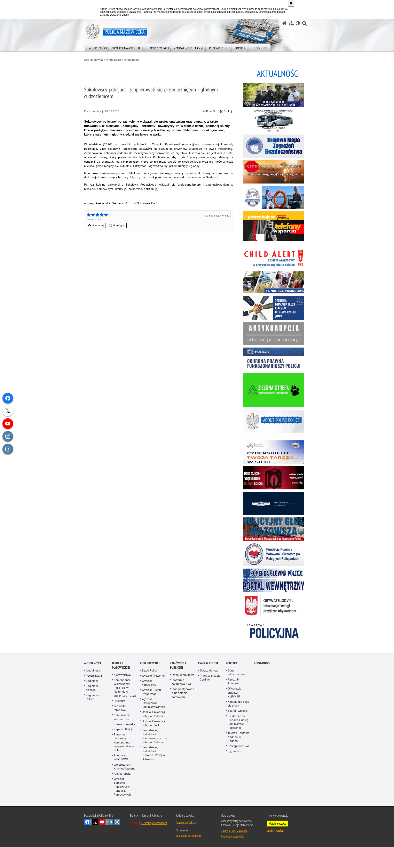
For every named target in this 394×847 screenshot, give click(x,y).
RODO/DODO (262, 663)
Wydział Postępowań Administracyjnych (153, 702)
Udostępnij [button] (98, 225)
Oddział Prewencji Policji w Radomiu (153, 713)
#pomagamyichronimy (216, 215)
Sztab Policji (149, 670)
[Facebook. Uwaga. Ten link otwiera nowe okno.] (87, 822)
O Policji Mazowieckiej (121, 665)
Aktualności (113, 59)
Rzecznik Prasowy (233, 681)
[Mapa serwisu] (291, 23)
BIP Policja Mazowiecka (154, 823)
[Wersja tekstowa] (298, 23)
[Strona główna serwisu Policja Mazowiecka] (284, 23)
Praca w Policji (208, 663)
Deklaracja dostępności (188, 835)
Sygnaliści (234, 751)
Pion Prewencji (150, 663)
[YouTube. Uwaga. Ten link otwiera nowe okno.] (102, 822)
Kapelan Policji (123, 729)
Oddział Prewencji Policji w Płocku (153, 723)
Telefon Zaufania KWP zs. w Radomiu (238, 736)
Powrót (210, 111)
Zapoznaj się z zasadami (234, 831)
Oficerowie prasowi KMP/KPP (234, 692)
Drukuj (227, 111)
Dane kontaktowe (183, 674)
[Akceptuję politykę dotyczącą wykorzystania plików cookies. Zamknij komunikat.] (291, 3)
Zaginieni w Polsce (93, 697)
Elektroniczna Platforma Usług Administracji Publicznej (238, 722)
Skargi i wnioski (237, 710)
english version (275, 830)
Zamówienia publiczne (178, 665)
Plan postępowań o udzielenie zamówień (183, 692)
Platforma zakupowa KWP (182, 681)
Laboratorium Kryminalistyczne (124, 766)
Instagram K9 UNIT (109, 822)
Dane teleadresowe (236, 672)
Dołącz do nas (209, 670)
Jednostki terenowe (120, 707)
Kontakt (231, 663)
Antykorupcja (122, 773)
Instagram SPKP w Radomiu (117, 822)
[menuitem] (98, 47)
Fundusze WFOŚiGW (121, 757)
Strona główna (93, 59)
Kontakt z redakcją (185, 822)
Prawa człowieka (124, 724)
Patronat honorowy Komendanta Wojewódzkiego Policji (124, 742)
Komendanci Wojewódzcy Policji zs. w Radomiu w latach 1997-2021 (125, 687)
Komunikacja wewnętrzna (122, 716)
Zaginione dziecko (92, 687)
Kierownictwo (122, 674)
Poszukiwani (94, 675)
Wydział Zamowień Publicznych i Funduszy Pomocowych (122, 786)
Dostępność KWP (239, 746)
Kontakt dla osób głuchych (238, 703)
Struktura (120, 700)
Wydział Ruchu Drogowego (151, 691)
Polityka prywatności (232, 836)
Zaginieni (92, 680)
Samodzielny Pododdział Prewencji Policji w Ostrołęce (153, 753)
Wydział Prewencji (153, 675)
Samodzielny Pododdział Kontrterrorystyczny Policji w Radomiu (154, 736)
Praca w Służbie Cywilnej (210, 677)
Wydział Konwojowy (149, 682)
